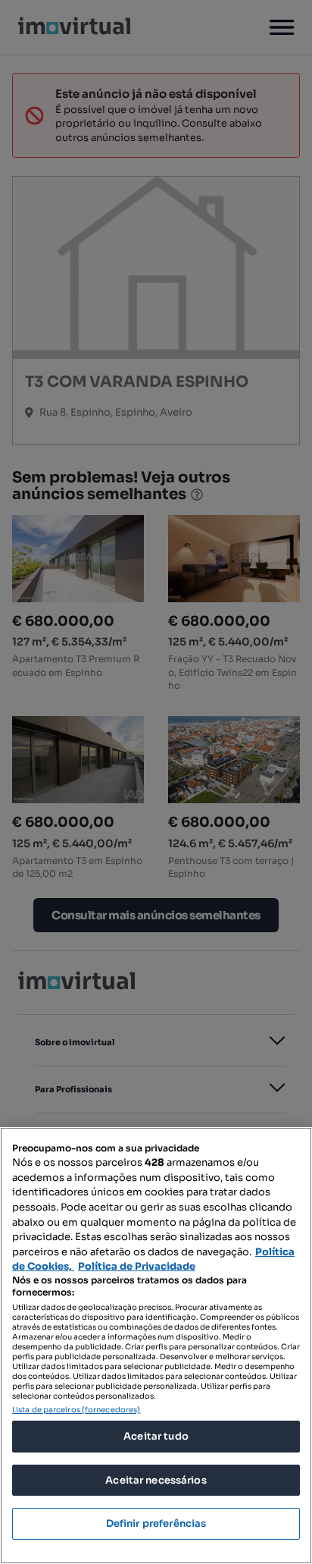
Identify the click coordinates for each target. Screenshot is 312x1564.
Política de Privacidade (136, 1266)
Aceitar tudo (156, 1436)
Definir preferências (156, 1523)
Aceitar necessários (155, 1480)
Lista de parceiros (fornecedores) (76, 1410)
